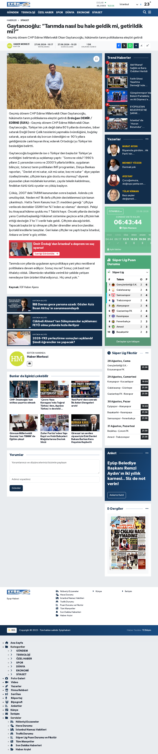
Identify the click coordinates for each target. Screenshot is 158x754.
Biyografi (16, 702)
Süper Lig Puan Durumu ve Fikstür (36, 737)
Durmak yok (129, 167)
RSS (13, 630)
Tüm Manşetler (67, 608)
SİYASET (97, 12)
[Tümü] (147, 139)
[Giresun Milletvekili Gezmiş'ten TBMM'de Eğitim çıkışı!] (24, 422)
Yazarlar (15, 686)
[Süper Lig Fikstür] (147, 353)
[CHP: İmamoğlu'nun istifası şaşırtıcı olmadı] (24, 389)
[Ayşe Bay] (113, 180)
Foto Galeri (17, 678)
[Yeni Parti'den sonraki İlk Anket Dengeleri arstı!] (85, 389)
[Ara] (145, 12)
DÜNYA (69, 12)
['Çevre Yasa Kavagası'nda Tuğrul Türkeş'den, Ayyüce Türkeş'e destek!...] (54, 389)
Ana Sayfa (16, 643)
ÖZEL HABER (45, 12)
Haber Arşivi (66, 615)
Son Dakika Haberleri (70, 612)
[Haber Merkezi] (17, 358)
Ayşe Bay (127, 176)
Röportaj (16, 698)
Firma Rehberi (19, 690)
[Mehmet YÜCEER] (113, 165)
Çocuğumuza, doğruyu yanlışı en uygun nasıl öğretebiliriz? (132, 182)
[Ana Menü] (149, 12)
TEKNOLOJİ (28, 12)
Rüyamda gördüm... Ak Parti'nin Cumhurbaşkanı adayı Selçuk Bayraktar (135, 152)
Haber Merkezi (37, 356)
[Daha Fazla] (136, 45)
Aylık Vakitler (115, 249)
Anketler (16, 706)
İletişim (128, 591)
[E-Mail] (29, 363)
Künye (99, 591)
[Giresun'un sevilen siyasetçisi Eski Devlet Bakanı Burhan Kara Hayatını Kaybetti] (85, 422)
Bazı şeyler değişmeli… (129, 197)
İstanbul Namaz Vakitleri (72, 598)
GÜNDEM (13, 12)
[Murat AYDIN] (113, 150)
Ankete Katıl (117, 495)
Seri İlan (15, 694)
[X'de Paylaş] (124, 45)
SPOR (59, 12)
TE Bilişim (146, 630)
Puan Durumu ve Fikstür (71, 605)
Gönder (16, 488)
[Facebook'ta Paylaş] (119, 45)
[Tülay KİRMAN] (113, 195)
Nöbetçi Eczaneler (69, 591)
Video (14, 682)
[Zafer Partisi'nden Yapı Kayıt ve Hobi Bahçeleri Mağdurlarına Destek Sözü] (54, 422)
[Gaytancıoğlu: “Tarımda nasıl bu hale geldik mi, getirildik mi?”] (54, 81)
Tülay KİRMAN (130, 191)
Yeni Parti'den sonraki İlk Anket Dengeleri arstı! (84, 403)
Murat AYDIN (129, 146)
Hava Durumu (66, 595)
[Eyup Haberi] (18, 4)
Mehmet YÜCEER (131, 163)
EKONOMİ (83, 12)
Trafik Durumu (67, 602)
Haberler (12, 20)
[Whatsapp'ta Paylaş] (130, 45)
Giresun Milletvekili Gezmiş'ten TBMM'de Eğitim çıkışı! (22, 436)
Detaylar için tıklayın (127, 341)
